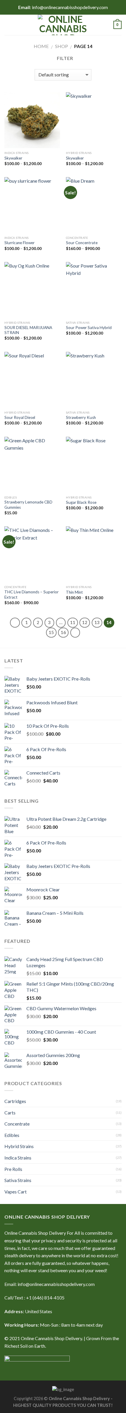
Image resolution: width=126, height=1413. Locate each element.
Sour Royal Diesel (19, 417)
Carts (10, 1112)
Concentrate (17, 1123)
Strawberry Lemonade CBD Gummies (28, 505)
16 (63, 632)
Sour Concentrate (82, 242)
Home (41, 46)
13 (97, 622)
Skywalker (13, 158)
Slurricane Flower (19, 242)
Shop (61, 46)
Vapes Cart (15, 1191)
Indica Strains (17, 1157)
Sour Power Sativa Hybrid (89, 327)
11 (72, 622)
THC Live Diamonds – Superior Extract (31, 595)
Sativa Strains (17, 1180)
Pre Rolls (13, 1169)
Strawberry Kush (81, 417)
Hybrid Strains (19, 1146)
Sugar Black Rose (81, 502)
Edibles (11, 1135)
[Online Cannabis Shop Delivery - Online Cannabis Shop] (63, 25)
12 (84, 622)
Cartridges (15, 1101)
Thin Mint (74, 592)
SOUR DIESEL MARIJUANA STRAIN (28, 330)
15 (51, 632)
